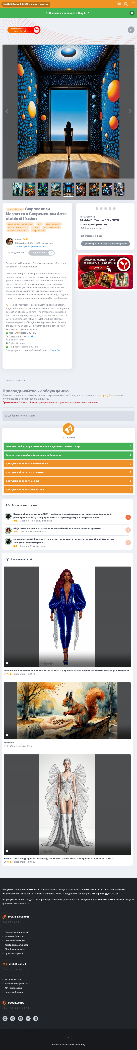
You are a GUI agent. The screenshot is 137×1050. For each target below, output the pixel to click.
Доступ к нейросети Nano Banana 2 (27, 463)
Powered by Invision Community (68, 1044)
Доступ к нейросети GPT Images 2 (26, 472)
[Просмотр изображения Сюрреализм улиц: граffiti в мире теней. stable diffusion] (107, 189)
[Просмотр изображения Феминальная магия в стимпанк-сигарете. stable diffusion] (81, 189)
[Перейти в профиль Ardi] (9, 241)
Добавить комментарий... (22, 415)
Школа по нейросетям (16, 983)
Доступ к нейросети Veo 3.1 (22, 481)
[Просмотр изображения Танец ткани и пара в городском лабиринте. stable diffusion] (119, 189)
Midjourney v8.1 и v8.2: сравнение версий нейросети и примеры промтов (57, 528)
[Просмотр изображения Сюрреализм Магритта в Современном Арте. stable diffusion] (68, 189)
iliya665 (11, 746)
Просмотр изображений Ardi (30, 246)
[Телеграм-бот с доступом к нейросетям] (105, 272)
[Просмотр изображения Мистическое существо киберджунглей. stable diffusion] (43, 189)
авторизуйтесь (106, 395)
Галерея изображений (17, 932)
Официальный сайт (15, 940)
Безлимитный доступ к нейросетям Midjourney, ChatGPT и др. (43, 446)
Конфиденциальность (16, 945)
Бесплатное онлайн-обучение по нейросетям (33, 455)
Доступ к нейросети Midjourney (25, 489)
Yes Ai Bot (55, 350)
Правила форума (14, 953)
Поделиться (17, 252)
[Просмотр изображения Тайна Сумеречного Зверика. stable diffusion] (18, 189)
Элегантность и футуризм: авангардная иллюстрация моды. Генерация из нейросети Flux (58, 858)
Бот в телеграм (13, 979)
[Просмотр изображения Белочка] (67, 710)
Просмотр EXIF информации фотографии (105, 243)
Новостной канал (14, 992)
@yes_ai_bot (112, 893)
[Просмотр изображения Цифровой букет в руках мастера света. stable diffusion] (30, 189)
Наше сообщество (14, 936)
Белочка (9, 742)
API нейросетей (13, 988)
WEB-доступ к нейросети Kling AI (66, 13)
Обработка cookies (15, 949)
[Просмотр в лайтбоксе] (68, 112)
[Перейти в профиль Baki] (8, 516)
